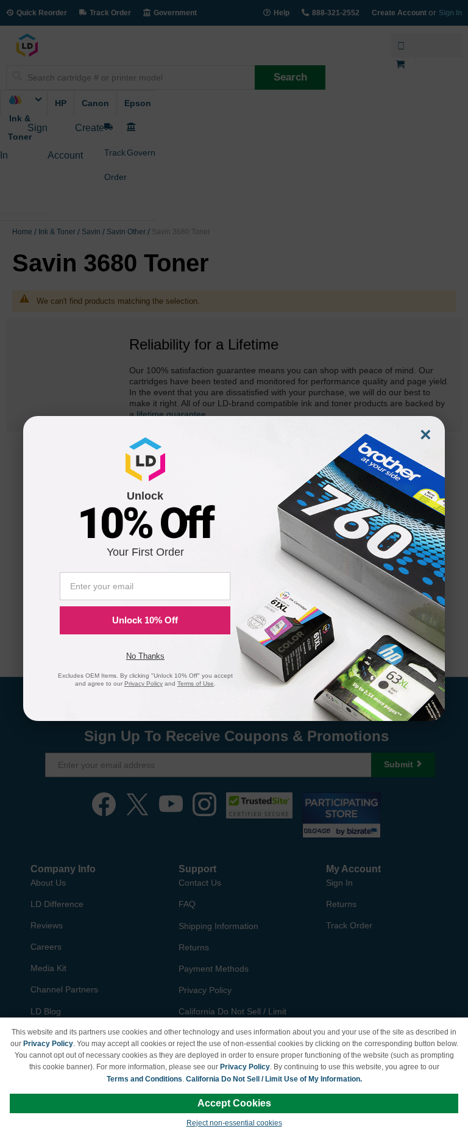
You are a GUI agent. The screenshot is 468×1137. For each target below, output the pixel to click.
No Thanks (145, 656)
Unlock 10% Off (145, 620)
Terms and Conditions (144, 1079)
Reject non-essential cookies (234, 1123)
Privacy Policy (48, 1043)
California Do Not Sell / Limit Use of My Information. (274, 1079)
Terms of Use (195, 683)
